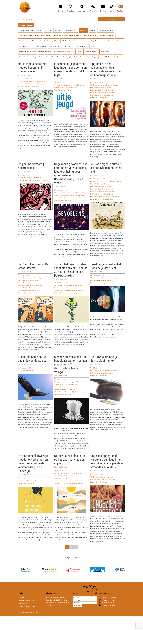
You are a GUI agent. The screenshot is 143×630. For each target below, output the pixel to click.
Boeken (103, 11)
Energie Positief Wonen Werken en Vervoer (67, 35)
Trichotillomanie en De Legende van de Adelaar (33, 358)
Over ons (93, 11)
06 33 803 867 (50, 605)
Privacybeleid (23, 604)
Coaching (58, 30)
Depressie (83, 30)
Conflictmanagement (70, 30)
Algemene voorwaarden (26, 600)
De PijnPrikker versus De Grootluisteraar (33, 266)
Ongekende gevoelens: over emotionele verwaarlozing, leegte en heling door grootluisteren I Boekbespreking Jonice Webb (71, 173)
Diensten (70, 11)
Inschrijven (77, 606)
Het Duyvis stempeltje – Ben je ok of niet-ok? (105, 358)
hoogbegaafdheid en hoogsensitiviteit (100, 41)
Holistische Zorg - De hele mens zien (73, 41)
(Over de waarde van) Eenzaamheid (30, 30)
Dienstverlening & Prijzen (27, 607)
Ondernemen (105, 52)
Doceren (92, 30)
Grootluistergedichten (51, 41)
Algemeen (48, 30)
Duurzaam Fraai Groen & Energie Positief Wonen (34, 35)
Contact (120, 11)
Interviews (119, 41)
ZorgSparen (118, 57)
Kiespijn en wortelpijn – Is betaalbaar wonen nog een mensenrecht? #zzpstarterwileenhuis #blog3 (70, 364)
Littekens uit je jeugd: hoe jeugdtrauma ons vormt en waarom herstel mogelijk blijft (70, 69)
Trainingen (81, 11)
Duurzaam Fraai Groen (106, 30)
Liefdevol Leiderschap (39, 46)
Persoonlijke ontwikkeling (27, 57)
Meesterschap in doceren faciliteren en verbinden (35, 52)
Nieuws (80, 52)
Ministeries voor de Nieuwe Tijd (64, 52)
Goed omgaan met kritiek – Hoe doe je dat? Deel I (107, 266)
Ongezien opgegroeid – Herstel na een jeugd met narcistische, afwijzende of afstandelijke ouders (107, 461)
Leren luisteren (24, 46)
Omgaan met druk (91, 52)
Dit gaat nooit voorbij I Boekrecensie (31, 166)
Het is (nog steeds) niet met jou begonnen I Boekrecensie (32, 67)
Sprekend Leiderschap (53, 57)
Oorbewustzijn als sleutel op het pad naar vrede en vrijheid (70, 459)
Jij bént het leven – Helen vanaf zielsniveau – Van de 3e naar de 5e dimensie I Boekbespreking (70, 269)
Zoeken (111, 19)
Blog (112, 11)
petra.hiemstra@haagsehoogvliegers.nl (58, 602)
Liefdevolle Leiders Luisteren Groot (60, 46)
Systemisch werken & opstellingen (85, 57)
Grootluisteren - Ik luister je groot (30, 41)
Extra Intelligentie (90, 35)
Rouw (41, 57)
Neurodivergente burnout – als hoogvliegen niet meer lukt (107, 167)
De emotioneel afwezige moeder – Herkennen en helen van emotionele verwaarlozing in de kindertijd (33, 463)
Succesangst (67, 57)
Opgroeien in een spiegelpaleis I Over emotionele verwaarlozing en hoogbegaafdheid (106, 69)
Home (60, 11)
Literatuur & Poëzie (81, 46)
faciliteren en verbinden (106, 35)
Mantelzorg (94, 46)
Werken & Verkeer (105, 57)
